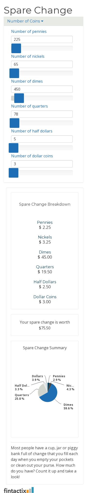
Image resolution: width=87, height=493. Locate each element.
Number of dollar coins (32, 156)
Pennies (44, 222)
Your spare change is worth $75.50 (45, 325)
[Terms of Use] (43, 490)
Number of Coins (23, 21)
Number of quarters (29, 106)
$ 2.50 (45, 287)
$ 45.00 (45, 257)
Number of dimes (27, 81)
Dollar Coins (44, 297)
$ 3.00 (45, 301)
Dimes (45, 252)
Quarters (45, 267)
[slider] (16, 48)
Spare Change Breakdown (44, 204)
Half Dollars (45, 282)
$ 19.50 (45, 272)
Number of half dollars (31, 131)
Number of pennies (29, 31)
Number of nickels (27, 56)
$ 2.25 (45, 227)
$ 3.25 (45, 242)
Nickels (45, 237)
